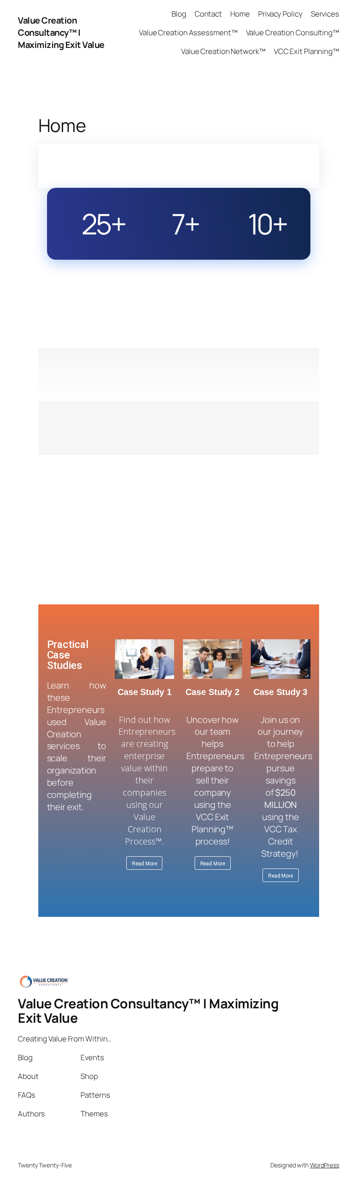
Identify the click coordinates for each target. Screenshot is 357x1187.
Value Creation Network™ (223, 51)
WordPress (324, 1165)
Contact (208, 14)
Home (240, 14)
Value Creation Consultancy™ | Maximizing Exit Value (61, 32)
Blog (179, 14)
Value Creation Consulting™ (292, 32)
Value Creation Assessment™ (188, 32)
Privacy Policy (280, 14)
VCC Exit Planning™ (306, 51)
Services (325, 14)
